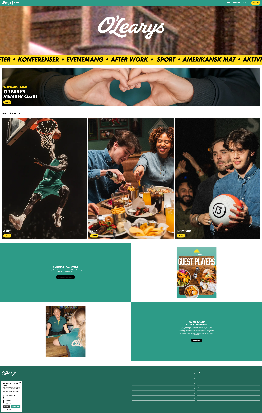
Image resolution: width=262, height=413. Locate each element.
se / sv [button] (245, 2)
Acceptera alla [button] (15, 406)
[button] (17, 3)
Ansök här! (196, 340)
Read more (5, 392)
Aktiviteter (236, 2)
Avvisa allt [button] (6, 406)
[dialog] (11, 396)
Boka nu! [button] (256, 2)
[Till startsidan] (6, 3)
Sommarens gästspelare (65, 277)
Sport (228, 2)
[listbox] (20, 382)
